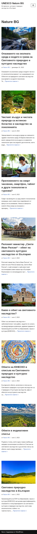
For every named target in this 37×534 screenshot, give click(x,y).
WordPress (19, 532)
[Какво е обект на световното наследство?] (18, 294)
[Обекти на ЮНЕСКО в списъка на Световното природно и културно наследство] (18, 351)
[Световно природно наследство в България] (18, 472)
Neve (3, 532)
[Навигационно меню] (33, 5)
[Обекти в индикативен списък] (18, 415)
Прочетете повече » (11, 81)
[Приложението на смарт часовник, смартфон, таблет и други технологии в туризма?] (18, 165)
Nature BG (6, 67)
